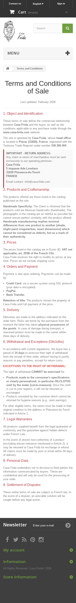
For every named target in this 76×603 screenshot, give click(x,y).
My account (14, 549)
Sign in (61, 3)
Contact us (15, 3)
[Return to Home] (8, 68)
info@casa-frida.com (37, 181)
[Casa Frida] (14, 31)
